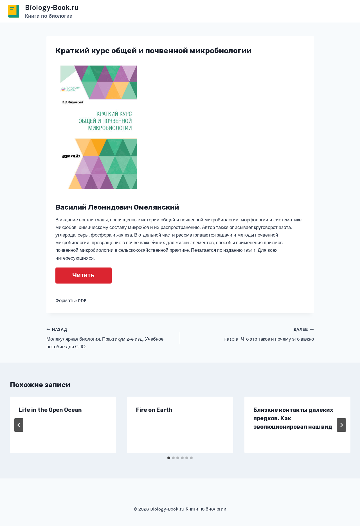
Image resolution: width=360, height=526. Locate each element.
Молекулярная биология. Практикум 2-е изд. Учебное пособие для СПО (104, 338)
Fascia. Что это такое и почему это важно (269, 334)
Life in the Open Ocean (50, 409)
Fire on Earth (154, 409)
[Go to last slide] (18, 425)
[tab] (168, 458)
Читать (83, 275)
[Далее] (341, 425)
